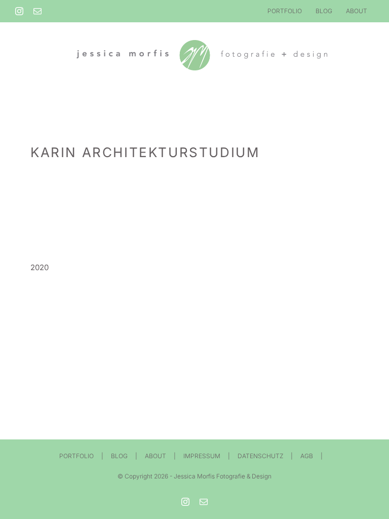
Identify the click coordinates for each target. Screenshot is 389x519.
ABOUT (155, 456)
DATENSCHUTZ (260, 456)
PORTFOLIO (76, 456)
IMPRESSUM (201, 456)
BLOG (119, 456)
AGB (306, 456)
